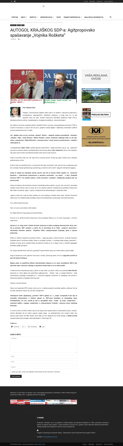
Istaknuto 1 (18, 22)
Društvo (33, 17)
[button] (110, 17)
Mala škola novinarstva (93, 17)
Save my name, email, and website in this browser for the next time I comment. (36, 372)
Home (12, 22)
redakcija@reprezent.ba (50, 437)
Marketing (92, 1)
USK (23, 25)
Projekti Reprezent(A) (72, 17)
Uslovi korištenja (108, 1)
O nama (86, 1)
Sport (59, 17)
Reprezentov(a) (46, 17)
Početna (15, 17)
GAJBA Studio (41, 444)
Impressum (100, 1)
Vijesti (23, 17)
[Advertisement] (61, 55)
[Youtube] (14, 1)
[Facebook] (11, 1)
